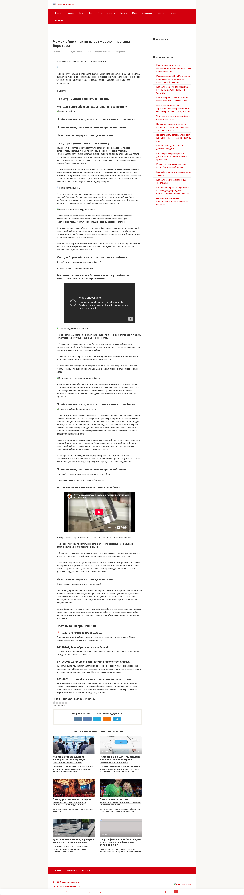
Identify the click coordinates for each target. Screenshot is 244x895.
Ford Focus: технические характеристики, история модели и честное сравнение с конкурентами (173, 108)
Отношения (147, 13)
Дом (100, 13)
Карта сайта (72, 870)
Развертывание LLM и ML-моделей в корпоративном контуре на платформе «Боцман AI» (120, 759)
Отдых (173, 13)
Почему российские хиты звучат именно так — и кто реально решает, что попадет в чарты (72, 802)
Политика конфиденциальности (66, 886)
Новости (70, 13)
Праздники (161, 13)
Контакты (86, 870)
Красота (123, 13)
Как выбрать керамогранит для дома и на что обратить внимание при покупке (172, 156)
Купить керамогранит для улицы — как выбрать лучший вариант (73, 841)
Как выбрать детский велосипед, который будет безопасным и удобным (172, 90)
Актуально (107, 52)
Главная (58, 13)
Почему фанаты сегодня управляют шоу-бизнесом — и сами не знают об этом (120, 802)
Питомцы (59, 20)
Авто (81, 13)
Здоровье (111, 13)
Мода (134, 13)
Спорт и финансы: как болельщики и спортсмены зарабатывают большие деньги (120, 842)
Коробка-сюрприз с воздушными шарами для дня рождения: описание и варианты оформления (172, 190)
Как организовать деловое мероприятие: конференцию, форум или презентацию (70, 759)
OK (176, 892)
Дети (90, 13)
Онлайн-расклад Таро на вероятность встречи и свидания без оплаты (172, 201)
